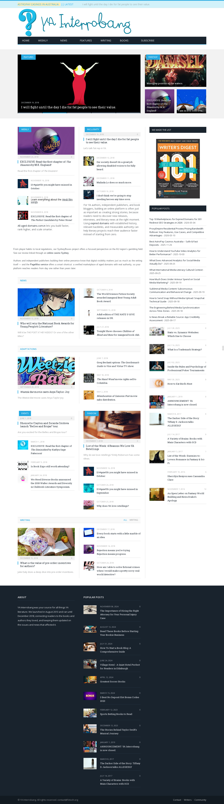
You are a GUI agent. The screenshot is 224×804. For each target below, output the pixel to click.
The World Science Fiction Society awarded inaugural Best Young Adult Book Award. (116, 297)
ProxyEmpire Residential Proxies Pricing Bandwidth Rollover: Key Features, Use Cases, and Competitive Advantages (176, 232)
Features (86, 40)
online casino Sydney (58, 253)
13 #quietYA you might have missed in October (51, 186)
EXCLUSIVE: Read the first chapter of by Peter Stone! (51, 218)
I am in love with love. (190, 110)
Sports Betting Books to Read (116, 714)
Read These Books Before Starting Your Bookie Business (119, 633)
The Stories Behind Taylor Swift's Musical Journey (118, 731)
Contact (177, 799)
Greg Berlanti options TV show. (118, 364)
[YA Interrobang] (75, 21)
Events (25, 413)
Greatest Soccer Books (112, 681)
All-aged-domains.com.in (32, 225)
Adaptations (28, 349)
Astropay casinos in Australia (38, 4)
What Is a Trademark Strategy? (184, 349)
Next (134, 82)
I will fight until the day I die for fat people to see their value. (116, 4)
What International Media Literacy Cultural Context (176, 269)
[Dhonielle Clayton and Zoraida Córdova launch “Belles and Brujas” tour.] (46, 414)
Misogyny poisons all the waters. (165, 83)
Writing (106, 40)
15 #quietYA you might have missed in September (117, 491)
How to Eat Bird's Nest (179, 383)
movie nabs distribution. (117, 397)
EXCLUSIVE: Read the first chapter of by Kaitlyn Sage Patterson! (51, 449)
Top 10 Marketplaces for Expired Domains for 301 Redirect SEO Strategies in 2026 (175, 221)
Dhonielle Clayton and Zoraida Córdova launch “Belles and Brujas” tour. (44, 424)
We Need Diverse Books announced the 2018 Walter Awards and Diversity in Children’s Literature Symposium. (51, 483)
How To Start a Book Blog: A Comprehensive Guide (115, 649)
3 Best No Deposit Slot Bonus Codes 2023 (119, 699)
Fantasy (153, 57)
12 (205, 489)
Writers (188, 799)
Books (124, 40)
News (63, 40)
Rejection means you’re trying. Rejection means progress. (113, 552)
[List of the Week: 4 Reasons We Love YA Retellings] (112, 426)
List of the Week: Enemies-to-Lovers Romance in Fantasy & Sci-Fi (186, 459)
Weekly (43, 40)
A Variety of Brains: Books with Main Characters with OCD (184, 440)
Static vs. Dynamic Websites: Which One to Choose (183, 334)
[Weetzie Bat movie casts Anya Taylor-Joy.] (46, 372)
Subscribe (147, 40)
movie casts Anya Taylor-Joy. (45, 392)
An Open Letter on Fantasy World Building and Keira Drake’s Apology (185, 497)
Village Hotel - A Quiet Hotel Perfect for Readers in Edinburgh (120, 666)
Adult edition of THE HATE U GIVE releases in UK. (116, 316)
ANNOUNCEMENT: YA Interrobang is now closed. (182, 402)
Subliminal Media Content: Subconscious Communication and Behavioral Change (170, 290)
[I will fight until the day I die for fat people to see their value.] (112, 130)
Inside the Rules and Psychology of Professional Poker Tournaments (186, 368)
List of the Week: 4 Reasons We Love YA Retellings (110, 447)
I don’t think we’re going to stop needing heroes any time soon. (114, 197)
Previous (24, 82)
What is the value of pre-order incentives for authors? (45, 564)
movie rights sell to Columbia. (116, 381)
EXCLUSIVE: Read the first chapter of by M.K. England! (159, 105)
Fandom (91, 413)
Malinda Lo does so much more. (114, 182)
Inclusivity (93, 129)
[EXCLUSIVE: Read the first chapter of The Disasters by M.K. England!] (46, 142)
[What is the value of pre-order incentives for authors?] (46, 543)
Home (25, 40)
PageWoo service (39, 264)
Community (200, 799)
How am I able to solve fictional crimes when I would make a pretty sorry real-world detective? (118, 570)
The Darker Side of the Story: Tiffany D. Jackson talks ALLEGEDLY (183, 422)
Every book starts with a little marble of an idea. (119, 535)
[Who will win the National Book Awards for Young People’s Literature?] (46, 303)
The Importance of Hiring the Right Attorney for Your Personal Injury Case (119, 614)
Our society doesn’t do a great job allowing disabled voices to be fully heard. (116, 165)
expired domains (99, 223)
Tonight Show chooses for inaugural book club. (118, 333)
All (125, 519)
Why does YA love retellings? (113, 505)
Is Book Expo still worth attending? (50, 466)
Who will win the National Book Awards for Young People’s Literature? (47, 325)
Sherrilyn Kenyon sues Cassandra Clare (186, 478)
